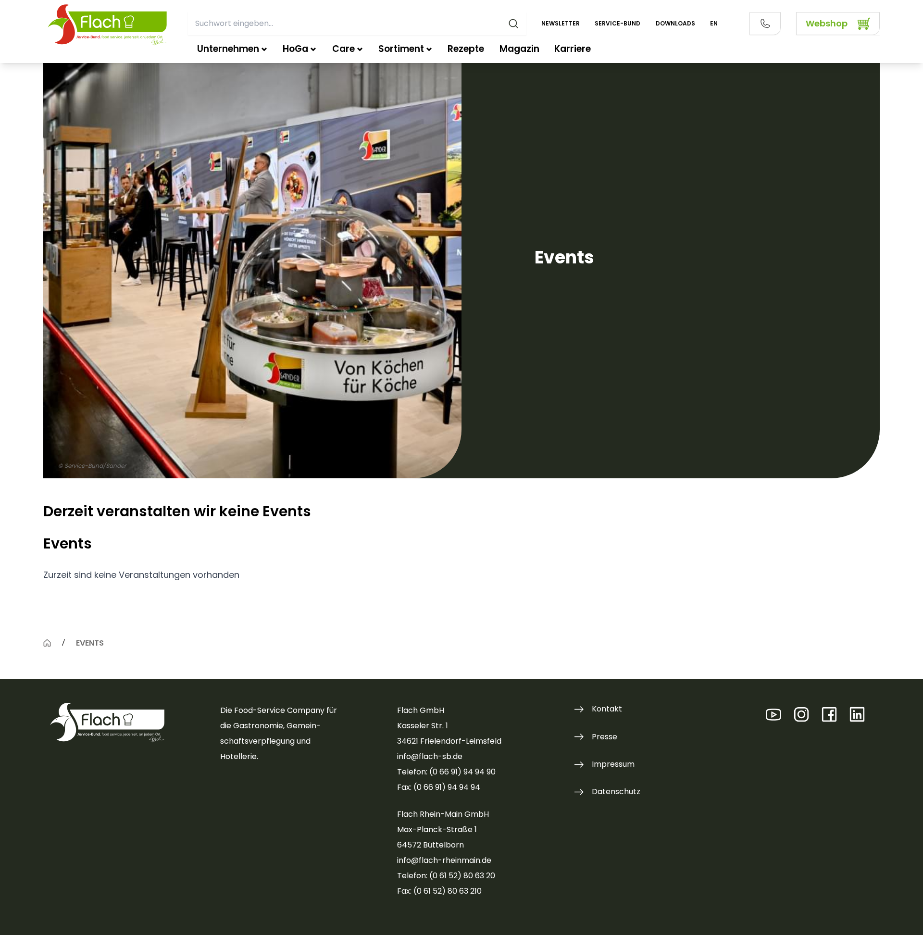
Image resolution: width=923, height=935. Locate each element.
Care (343, 48)
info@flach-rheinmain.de (444, 860)
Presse (604, 736)
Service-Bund (617, 23)
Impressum (613, 764)
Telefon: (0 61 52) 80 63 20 (446, 875)
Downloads (675, 23)
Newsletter (560, 23)
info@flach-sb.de (429, 756)
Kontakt (607, 708)
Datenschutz (616, 791)
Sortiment (401, 48)
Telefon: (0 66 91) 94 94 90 (446, 771)
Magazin (519, 48)
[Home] (47, 643)
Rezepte (466, 48)
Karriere (572, 48)
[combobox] (357, 23)
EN (714, 23)
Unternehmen (228, 48)
